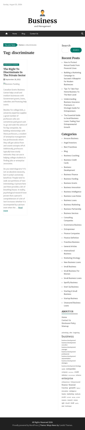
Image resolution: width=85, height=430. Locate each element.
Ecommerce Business (73, 225)
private (78, 397)
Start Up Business (71, 286)
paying (73, 397)
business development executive (69, 344)
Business (42, 21)
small (72, 403)
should (67, 403)
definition (65, 375)
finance (65, 385)
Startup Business (71, 298)
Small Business (70, 266)
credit (76, 372)
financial (72, 385)
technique (68, 406)
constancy (71, 372)
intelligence (72, 391)
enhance (78, 375)
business (68, 336)
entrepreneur (66, 382)
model (64, 397)
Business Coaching (71, 155)
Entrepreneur (69, 229)
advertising (65, 333)
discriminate (72, 375)
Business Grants (70, 183)
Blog (23, 33)
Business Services (71, 213)
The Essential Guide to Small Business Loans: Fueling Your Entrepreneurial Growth (72, 121)
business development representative (69, 357)
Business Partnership (72, 209)
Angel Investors (70, 142)
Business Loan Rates (72, 196)
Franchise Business (71, 242)
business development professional (69, 353)
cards (63, 369)
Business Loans (70, 200)
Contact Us (34, 33)
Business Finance (71, 174)
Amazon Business (71, 138)
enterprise (67, 378)
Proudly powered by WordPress (25, 425)
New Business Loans (72, 262)
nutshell (69, 397)
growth (72, 387)
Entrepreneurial (75, 382)
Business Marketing (72, 204)
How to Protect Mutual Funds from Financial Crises (72, 65)
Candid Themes (65, 425)
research (70, 400)
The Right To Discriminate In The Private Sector (14, 72)
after (70, 333)
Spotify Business (71, 282)
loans (64, 394)
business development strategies (69, 362)
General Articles (70, 246)
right (63, 403)
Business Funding (71, 178)
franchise (65, 388)
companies (71, 368)
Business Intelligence (72, 191)
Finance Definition (71, 237)
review (76, 400)
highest (78, 388)
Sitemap (65, 326)
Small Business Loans (73, 278)
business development (69, 340)
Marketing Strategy (72, 258)
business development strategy (71, 366)
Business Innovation (72, 187)
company (65, 372)
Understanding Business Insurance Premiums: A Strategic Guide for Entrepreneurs (72, 105)
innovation (65, 391)
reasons (64, 400)
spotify (76, 403)
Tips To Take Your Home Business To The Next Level (71, 91)
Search (66, 45)
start (63, 406)
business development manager (69, 348)
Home (14, 33)
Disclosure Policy (69, 323)
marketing (70, 394)
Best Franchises (70, 147)
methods (77, 394)
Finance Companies (72, 233)
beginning (76, 333)
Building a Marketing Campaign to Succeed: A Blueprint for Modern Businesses (72, 78)
